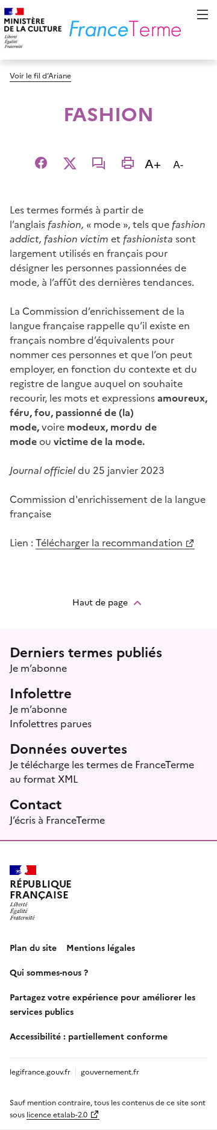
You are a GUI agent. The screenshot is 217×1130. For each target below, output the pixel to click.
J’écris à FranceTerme (57, 819)
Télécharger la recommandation (109, 542)
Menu (202, 14)
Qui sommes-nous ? (49, 972)
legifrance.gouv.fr (40, 1071)
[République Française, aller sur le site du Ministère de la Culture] (31, 30)
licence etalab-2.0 (57, 1114)
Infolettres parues (51, 723)
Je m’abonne (38, 667)
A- (180, 164)
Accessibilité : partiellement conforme (89, 1036)
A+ (155, 162)
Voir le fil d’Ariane (40, 75)
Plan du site (33, 947)
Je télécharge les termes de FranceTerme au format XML (102, 771)
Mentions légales (100, 947)
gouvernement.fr (110, 1071)
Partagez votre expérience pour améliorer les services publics (102, 1004)
